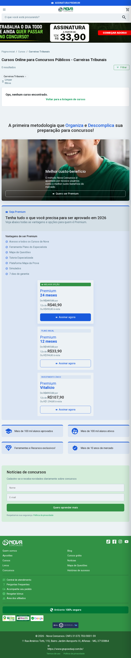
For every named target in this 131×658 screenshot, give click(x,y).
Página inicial (8, 51)
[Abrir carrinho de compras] (127, 10)
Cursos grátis (74, 555)
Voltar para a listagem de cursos (65, 99)
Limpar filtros (8, 81)
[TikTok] (108, 542)
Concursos (8, 570)
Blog (69, 550)
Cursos (21, 51)
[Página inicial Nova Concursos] (12, 543)
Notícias (71, 560)
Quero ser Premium (67, 193)
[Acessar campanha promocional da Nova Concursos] (65, 33)
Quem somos (10, 550)
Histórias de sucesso (78, 570)
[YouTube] (126, 542)
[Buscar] (125, 17)
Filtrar (123, 67)
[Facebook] (114, 542)
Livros (6, 565)
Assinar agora (67, 317)
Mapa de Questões (77, 565)
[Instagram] (120, 542)
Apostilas (7, 555)
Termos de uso (53, 653)
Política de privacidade (43, 515)
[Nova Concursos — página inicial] (65, 9)
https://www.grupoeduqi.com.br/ (66, 648)
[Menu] (4, 9)
